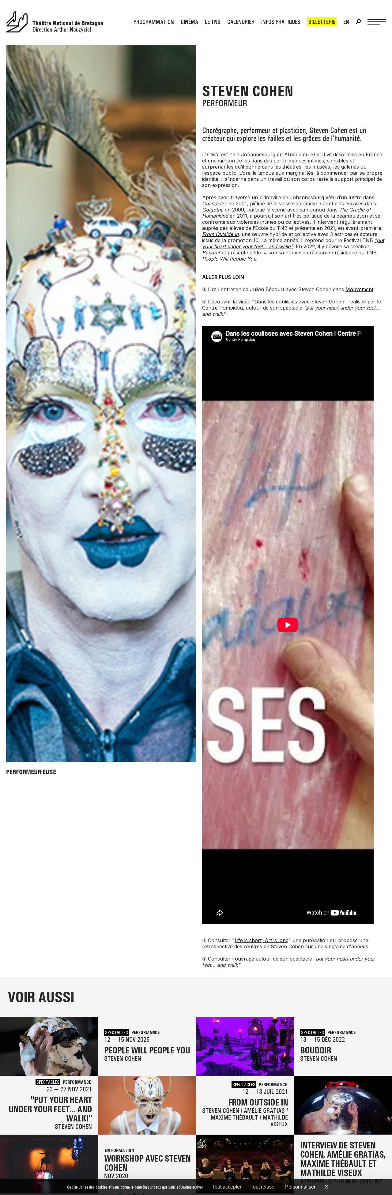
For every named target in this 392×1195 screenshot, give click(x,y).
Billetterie (321, 21)
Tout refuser (263, 1186)
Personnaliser (300, 1186)
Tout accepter (226, 1186)
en (346, 21)
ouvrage (244, 959)
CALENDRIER (240, 21)
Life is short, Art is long (261, 940)
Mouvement (359, 289)
